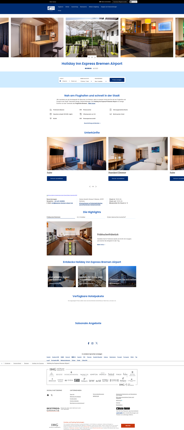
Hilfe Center (53, 1)
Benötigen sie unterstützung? (77, 403)
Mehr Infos (100, 244)
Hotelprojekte (73, 398)
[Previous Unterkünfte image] (90, 186)
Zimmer (67, 6)
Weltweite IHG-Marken (75, 396)
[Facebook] (48, 395)
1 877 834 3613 (65, 409)
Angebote (60, 6)
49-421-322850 (60, 201)
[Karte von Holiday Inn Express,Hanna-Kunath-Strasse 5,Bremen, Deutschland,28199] (62, 195)
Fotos (59, 10)
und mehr (119, 413)
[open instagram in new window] (91, 343)
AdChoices (118, 400)
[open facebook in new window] (87, 343)
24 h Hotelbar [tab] (81, 217)
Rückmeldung (119, 405)
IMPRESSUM (96, 396)
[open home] (2, 363)
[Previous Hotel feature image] (89, 57)
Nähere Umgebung (94, 6)
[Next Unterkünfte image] (96, 186)
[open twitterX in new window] (96, 343)
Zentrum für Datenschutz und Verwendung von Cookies (126, 394)
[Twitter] (51, 395)
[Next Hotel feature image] (95, 57)
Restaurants (83, 6)
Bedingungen (87, 426)
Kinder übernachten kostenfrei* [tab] (116, 217)
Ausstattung (74, 6)
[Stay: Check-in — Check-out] (68, 81)
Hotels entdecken (74, 401)
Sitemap (118, 402)
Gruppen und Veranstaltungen (109, 6)
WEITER (127, 425)
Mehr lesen (91, 103)
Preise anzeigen (117, 80)
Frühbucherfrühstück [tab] (53, 217)
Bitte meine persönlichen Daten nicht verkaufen (125, 398)
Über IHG (72, 394)
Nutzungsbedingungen (98, 394)
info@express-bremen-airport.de (62, 203)
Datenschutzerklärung (97, 428)
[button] (133, 2)
